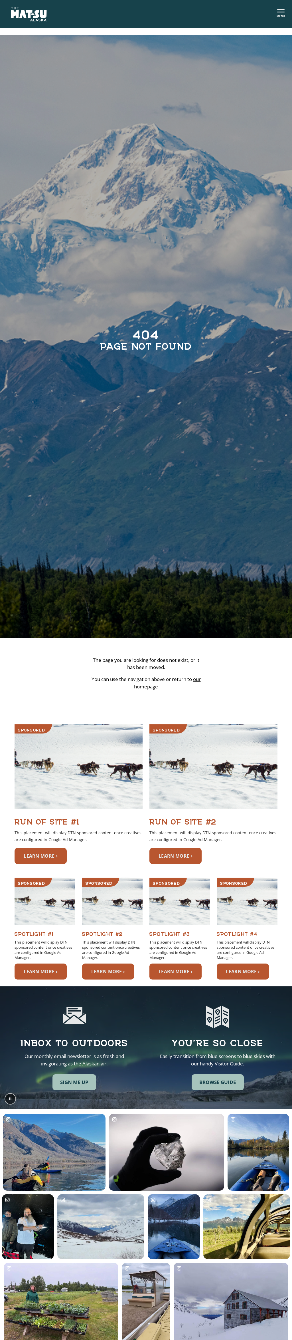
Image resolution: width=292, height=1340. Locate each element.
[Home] (29, 14)
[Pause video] (10, 1099)
